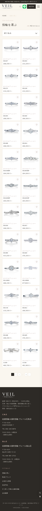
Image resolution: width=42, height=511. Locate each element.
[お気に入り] (20, 6)
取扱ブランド (6, 477)
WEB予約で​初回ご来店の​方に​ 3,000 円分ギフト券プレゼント (21, 1)
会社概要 (5, 493)
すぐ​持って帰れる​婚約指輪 (10, 489)
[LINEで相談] (24, 7)
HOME (4, 16)
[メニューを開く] (38, 6)
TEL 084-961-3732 (9, 456)
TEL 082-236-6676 (9, 429)
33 (26, 374)
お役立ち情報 (6, 481)
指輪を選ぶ (5, 473)
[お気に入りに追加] (17, 42)
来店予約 (31, 6)
